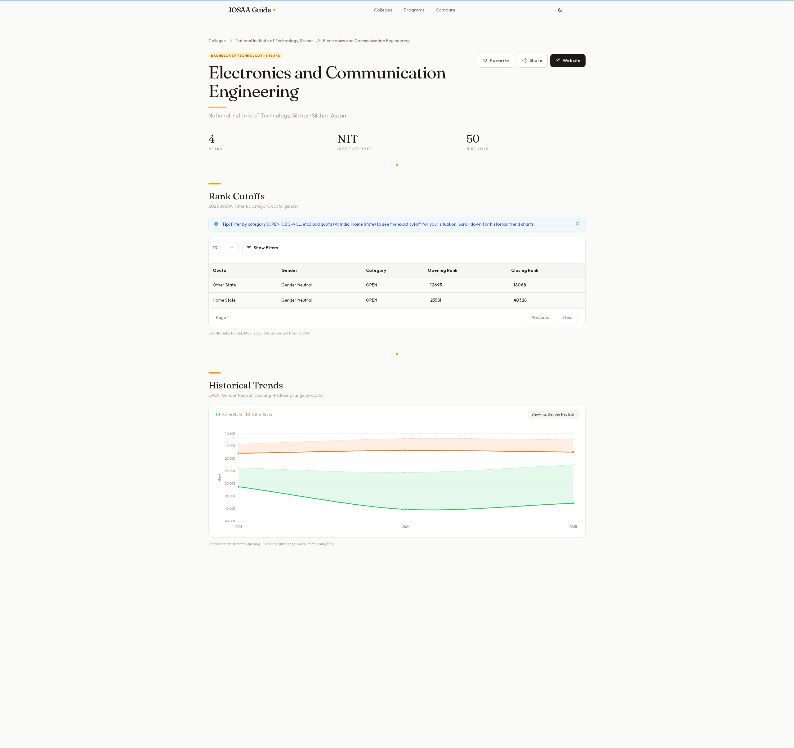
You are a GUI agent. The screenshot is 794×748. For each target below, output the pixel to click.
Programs (414, 10)
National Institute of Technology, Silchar (274, 40)
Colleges (383, 10)
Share (535, 60)
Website (572, 60)
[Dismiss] (577, 223)
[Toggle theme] (560, 9)
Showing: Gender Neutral (553, 414)
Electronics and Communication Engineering (366, 40)
